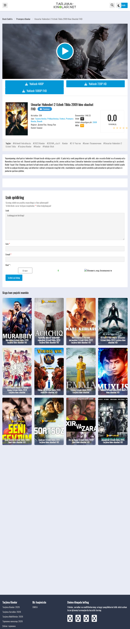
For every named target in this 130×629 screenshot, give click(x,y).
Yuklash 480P (36, 84)
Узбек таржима (9, 626)
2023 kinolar (39, 143)
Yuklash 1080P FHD (37, 91)
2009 (95, 122)
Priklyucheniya (53, 118)
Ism (8, 243)
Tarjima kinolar (40, 118)
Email (8, 254)
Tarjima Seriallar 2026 (11, 611)
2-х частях (76, 143)
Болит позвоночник (92, 143)
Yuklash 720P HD (98, 84)
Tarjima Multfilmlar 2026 (12, 616)
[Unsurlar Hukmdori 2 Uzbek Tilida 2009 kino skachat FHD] (17, 118)
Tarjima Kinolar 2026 (11, 607)
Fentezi (62, 118)
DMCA (35, 607)
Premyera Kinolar (23, 19)
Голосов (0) (112, 124)
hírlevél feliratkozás (22, 143)
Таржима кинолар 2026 (12, 621)
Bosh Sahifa (7, 19)
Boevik (39, 121)
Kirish (122, 5)
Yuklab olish (49, 146)
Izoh (7, 210)
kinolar (38, 146)
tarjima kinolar (25, 146)
